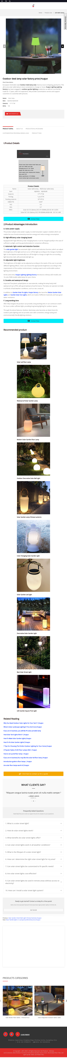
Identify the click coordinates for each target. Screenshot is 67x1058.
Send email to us (13, 114)
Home (40, 13)
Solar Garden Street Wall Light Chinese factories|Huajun (24, 918)
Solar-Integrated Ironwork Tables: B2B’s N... (49, 1018)
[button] (62, 46)
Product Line (48, 13)
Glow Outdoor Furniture (20, 1053)
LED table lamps (59, 13)
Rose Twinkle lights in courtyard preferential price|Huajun (23, 920)
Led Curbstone (8, 1053)
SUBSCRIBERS (25, 1035)
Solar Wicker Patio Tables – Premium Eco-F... (18, 1018)
